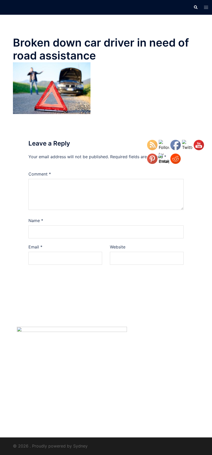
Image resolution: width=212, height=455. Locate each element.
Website (117, 246)
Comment (39, 174)
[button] (195, 7)
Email (35, 246)
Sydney (80, 446)
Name (35, 220)
